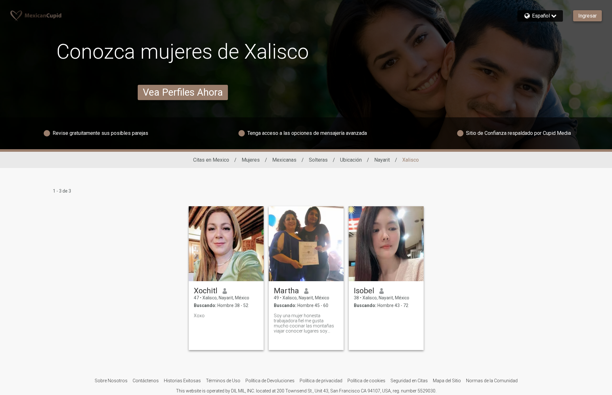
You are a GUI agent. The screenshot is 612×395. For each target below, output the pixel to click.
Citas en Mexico (211, 160)
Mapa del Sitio (447, 380)
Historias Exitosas (182, 380)
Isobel (364, 290)
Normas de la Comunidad (492, 380)
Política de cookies (366, 380)
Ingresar (587, 16)
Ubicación (351, 160)
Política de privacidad (321, 380)
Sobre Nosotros (111, 380)
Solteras (318, 160)
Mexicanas (284, 160)
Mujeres (251, 160)
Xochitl (205, 290)
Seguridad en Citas (409, 380)
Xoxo (199, 315)
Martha (286, 290)
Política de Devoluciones (270, 380)
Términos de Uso (223, 380)
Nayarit (382, 160)
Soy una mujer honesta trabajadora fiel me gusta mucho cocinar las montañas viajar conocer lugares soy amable (304, 323)
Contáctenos (146, 380)
